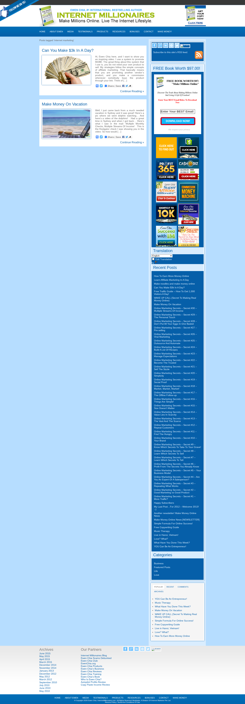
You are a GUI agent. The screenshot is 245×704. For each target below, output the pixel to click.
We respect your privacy (179, 129)
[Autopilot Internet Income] (188, 223)
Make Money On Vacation (64, 104)
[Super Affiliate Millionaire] (166, 201)
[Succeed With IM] (166, 245)
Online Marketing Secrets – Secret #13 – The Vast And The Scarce (175, 419)
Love (156, 575)
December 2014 (47, 665)
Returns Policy (110, 702)
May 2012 (44, 676)
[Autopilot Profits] (166, 157)
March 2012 (45, 679)
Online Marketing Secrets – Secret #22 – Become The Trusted (175, 361)
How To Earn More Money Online (171, 276)
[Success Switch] (188, 245)
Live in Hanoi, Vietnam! (166, 535)
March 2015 (45, 662)
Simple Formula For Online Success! (173, 523)
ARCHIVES (158, 592)
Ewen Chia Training (91, 674)
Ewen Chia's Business (92, 668)
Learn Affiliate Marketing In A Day (171, 280)
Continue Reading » (132, 91)
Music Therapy (162, 531)
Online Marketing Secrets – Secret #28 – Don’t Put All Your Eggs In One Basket (175, 322)
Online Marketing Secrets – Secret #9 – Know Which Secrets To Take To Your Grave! (177, 445)
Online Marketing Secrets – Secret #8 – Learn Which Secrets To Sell (175, 452)
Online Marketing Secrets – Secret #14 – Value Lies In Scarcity (175, 413)
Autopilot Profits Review (93, 682)
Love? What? (161, 538)
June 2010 (44, 688)
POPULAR (158, 587)
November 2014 (47, 668)
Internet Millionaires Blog (94, 655)
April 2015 (44, 659)
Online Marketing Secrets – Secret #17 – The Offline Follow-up (175, 394)
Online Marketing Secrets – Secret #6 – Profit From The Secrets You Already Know (176, 465)
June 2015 (44, 653)
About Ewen (56, 31)
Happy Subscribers (164, 503)
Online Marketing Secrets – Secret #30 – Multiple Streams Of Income (175, 309)
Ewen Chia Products (91, 666)
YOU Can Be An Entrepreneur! (170, 546)
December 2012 (47, 673)
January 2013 (46, 670)
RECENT (170, 587)
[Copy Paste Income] (188, 157)
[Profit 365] (166, 179)
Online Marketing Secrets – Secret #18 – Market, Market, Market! (175, 387)
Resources (118, 31)
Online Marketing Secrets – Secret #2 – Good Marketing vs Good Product (175, 491)
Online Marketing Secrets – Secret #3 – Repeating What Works (175, 484)
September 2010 (48, 682)
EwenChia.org (88, 663)
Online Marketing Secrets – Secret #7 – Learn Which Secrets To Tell (175, 458)
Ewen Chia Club (89, 660)
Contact (148, 31)
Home (42, 31)
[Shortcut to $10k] (166, 223)
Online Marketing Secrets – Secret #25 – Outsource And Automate (175, 342)
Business (159, 563)
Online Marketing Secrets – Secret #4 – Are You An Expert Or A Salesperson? (177, 478)
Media (70, 31)
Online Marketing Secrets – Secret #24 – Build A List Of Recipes (175, 348)
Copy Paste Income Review (95, 684)
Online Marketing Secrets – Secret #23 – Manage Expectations (175, 355)
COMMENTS (183, 587)
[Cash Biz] (188, 179)
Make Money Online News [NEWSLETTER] (177, 519)
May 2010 (44, 691)
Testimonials (85, 31)
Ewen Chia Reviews (91, 671)
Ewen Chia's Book (90, 676)
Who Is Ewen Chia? (91, 679)
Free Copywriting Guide (166, 527)
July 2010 (44, 685)
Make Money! (165, 31)
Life (156, 571)
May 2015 (44, 656)
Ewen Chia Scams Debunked (96, 658)
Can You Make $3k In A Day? (68, 50)
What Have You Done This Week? (172, 542)
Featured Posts (162, 567)
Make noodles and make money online (174, 283)
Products (102, 31)
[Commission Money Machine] (188, 201)
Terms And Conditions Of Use (129, 702)
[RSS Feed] (199, 58)
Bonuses (135, 31)
